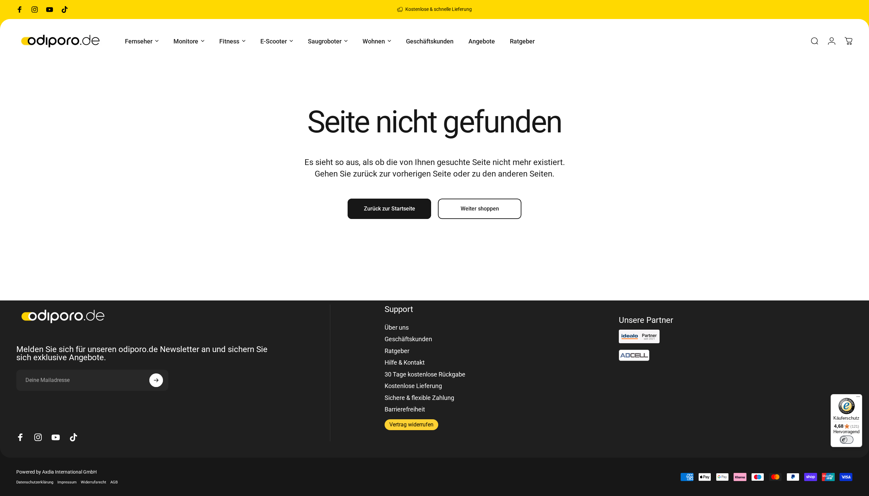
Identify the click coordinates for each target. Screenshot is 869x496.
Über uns (397, 327)
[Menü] (858, 398)
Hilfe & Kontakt (405, 362)
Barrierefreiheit (405, 409)
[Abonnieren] (156, 380)
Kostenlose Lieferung (413, 385)
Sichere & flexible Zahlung (419, 397)
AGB (114, 482)
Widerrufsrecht (93, 482)
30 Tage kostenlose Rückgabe (425, 374)
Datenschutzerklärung (34, 482)
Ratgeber (397, 350)
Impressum (67, 482)
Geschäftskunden (408, 339)
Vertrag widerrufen (411, 424)
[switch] (846, 440)
